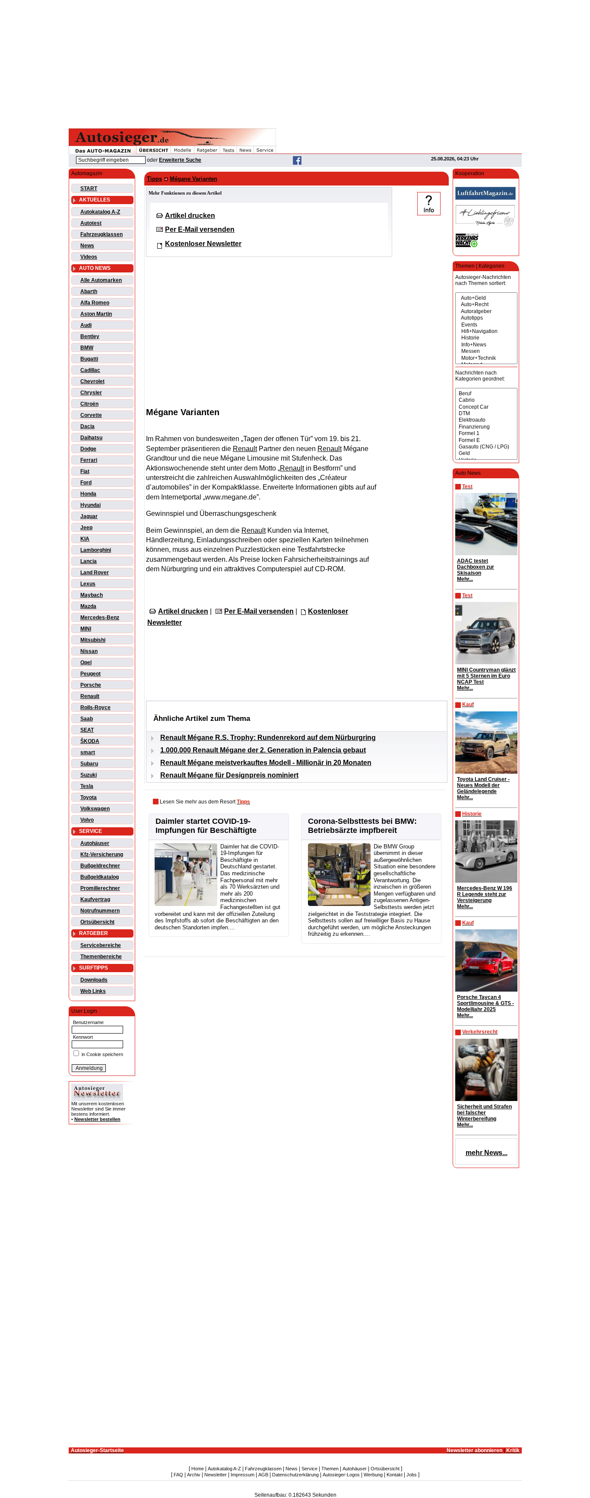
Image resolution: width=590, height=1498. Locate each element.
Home (197, 1468)
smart (87, 752)
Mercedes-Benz (99, 618)
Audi (86, 325)
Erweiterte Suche (180, 160)
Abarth (88, 291)
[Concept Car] (486, 407)
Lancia (88, 561)
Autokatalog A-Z (100, 212)
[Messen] (486, 351)
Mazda (88, 606)
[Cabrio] (486, 400)
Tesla (86, 786)
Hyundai (90, 505)
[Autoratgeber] (486, 311)
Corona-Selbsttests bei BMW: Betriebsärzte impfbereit (362, 826)
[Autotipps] (486, 318)
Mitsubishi (92, 640)
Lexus (87, 584)
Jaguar (89, 516)
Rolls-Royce (95, 707)
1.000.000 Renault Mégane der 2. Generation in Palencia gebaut (263, 750)
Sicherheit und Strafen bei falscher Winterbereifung (484, 1113)
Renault (89, 696)
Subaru (89, 764)
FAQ (178, 1474)
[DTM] (486, 413)
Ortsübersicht (97, 922)
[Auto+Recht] (486, 304)
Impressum (242, 1474)
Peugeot (90, 674)
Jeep (86, 528)
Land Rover (94, 573)
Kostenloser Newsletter (203, 243)
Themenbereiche (101, 957)
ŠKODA (89, 741)
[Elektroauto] (486, 420)
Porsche (90, 685)
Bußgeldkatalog (99, 877)
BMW (86, 348)
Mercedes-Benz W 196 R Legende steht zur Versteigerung (484, 894)
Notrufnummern (100, 911)
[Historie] (486, 338)
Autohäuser (94, 843)
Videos (88, 257)
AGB (263, 1474)
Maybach (91, 595)
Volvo (87, 820)
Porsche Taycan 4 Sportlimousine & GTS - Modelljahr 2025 (485, 1003)
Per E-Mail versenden (200, 229)
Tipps (154, 179)
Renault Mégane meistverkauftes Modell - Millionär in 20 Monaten (265, 762)
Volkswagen (95, 809)
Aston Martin (96, 314)
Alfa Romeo (94, 303)
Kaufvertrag (95, 899)
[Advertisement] (295, 62)
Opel (86, 662)
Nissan (89, 651)
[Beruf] (486, 394)
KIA (84, 539)
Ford (86, 483)
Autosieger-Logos (341, 1474)
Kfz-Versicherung (101, 854)
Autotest (91, 223)
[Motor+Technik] (486, 358)
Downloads (94, 980)
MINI (85, 629)
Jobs (411, 1474)
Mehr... (465, 579)
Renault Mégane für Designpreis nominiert (229, 775)
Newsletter (215, 1474)
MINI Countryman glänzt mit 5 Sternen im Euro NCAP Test (486, 676)
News (87, 246)
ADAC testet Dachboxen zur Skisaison (475, 567)
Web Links (93, 991)
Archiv (193, 1474)
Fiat (84, 471)
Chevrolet (92, 381)
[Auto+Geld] (486, 298)
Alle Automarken (101, 280)
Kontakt (395, 1474)
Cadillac (90, 370)
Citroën (89, 404)
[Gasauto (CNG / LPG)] (486, 447)
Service (309, 1468)
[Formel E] (486, 440)
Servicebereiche (100, 945)
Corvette (91, 415)
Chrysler (91, 393)
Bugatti (89, 359)
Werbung (373, 1474)
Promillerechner (100, 888)
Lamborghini (95, 550)
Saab (86, 719)
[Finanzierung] (486, 427)
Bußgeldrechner (100, 866)
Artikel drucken (190, 215)
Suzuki (88, 775)
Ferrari (88, 460)
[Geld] (486, 453)
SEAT (87, 730)
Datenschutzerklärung (295, 1474)
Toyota (88, 797)
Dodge (88, 449)
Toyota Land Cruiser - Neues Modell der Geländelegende (483, 785)
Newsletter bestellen (97, 1119)
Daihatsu (91, 438)
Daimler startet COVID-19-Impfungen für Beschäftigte (206, 826)
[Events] (486, 325)
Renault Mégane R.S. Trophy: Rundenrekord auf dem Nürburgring (268, 737)
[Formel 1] (486, 433)
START (88, 189)
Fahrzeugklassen (101, 234)
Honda (88, 494)
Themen (330, 1468)
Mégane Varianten (193, 179)
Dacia (87, 426)
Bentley (89, 336)
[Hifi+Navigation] (486, 331)
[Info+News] (486, 345)
